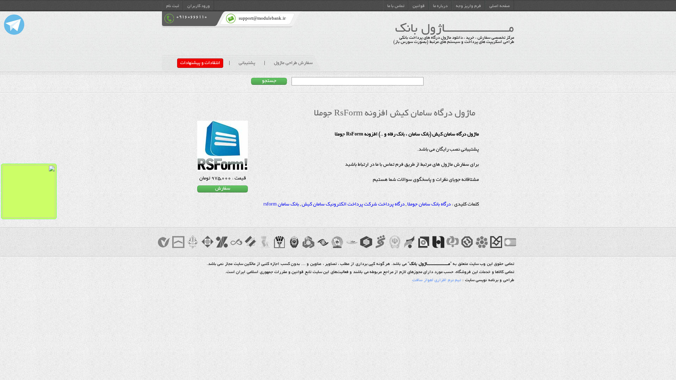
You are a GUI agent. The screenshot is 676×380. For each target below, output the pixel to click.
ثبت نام (172, 6)
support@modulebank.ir (262, 19)
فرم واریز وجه (468, 6)
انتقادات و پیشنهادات (200, 63)
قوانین (419, 6)
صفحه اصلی (499, 6)
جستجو (269, 81)
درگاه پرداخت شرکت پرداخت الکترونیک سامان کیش (353, 204)
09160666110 (191, 17)
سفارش (222, 188)
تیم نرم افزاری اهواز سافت (436, 280)
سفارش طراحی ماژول (293, 63)
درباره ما (440, 6)
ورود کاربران (198, 6)
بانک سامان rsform (281, 204)
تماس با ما (395, 6)
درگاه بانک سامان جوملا (429, 204)
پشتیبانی (247, 63)
